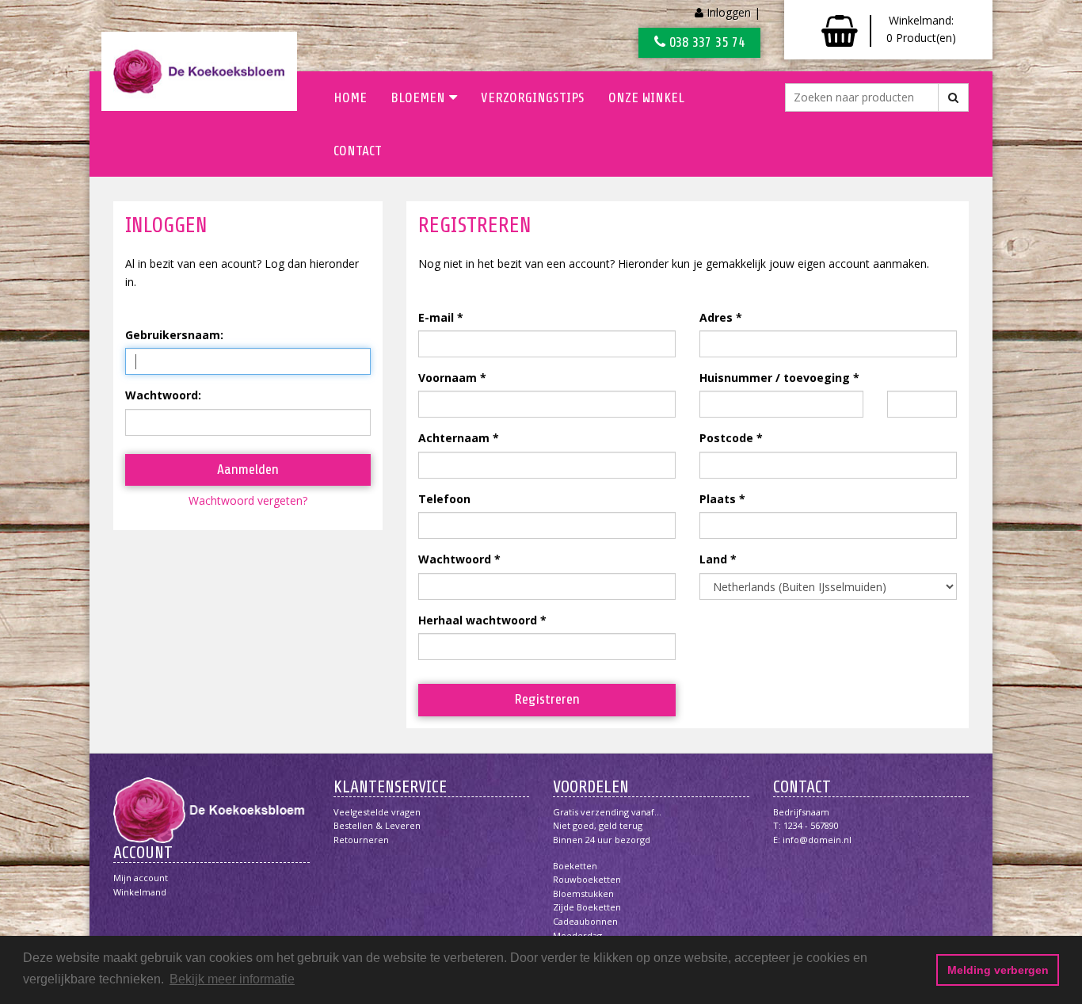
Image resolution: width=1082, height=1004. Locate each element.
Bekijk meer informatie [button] (232, 979)
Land (713, 559)
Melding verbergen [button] (998, 970)
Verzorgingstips (533, 97)
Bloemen (418, 97)
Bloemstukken (583, 893)
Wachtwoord (454, 559)
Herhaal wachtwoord (477, 620)
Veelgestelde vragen (377, 812)
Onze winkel (646, 97)
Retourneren (361, 840)
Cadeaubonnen (585, 921)
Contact (357, 150)
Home (350, 97)
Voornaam (447, 377)
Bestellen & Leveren (377, 825)
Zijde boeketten (587, 907)
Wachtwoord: (163, 395)
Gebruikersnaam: (174, 334)
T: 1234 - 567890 (806, 825)
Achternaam (454, 437)
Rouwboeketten (587, 879)
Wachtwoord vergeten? (248, 500)
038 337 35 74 (705, 42)
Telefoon (444, 498)
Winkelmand (139, 892)
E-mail (436, 317)
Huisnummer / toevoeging (774, 377)
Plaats (717, 498)
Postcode (726, 437)
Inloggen (729, 12)
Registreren (547, 699)
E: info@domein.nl (812, 840)
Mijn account (140, 878)
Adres (716, 317)
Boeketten (575, 866)
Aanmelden (248, 469)
